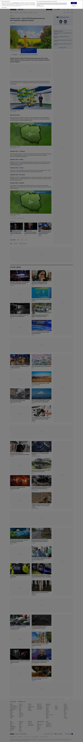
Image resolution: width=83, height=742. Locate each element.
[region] (41, 4)
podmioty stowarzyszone (16, 2)
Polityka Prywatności (4, 7)
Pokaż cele (73, 5)
